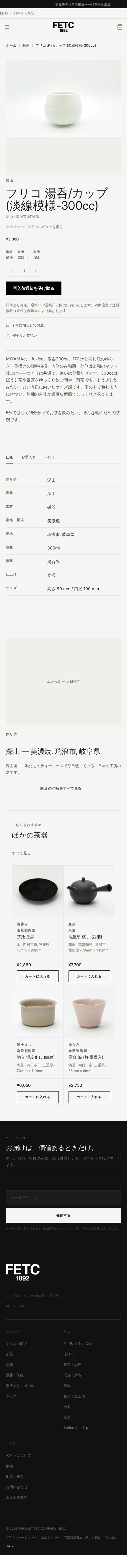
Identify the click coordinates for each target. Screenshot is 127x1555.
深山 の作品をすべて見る (61, 788)
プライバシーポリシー (21, 1537)
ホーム (11, 45)
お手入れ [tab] (29, 457)
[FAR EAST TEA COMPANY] (63, 27)
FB (22, 1306)
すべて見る (21, 853)
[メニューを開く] (7, 27)
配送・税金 (15, 1476)
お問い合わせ (16, 1487)
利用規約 (111, 1537)
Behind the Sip (76, 1427)
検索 (9, 1466)
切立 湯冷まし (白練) (36, 1057)
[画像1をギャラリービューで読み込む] (63, 117)
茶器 (26, 45)
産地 (67, 1385)
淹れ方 (69, 1354)
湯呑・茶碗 (15, 1375)
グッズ (11, 1396)
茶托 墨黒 (25, 936)
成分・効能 (73, 1375)
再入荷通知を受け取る (33, 288)
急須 (9, 1364)
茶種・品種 (73, 1364)
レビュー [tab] (51, 457)
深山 (10, 180)
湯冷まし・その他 (20, 1385)
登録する (63, 1215)
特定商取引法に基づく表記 (82, 1537)
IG (7, 1306)
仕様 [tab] (9, 457)
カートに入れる (37, 976)
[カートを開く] (120, 27)
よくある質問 (16, 1497)
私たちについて (18, 1455)
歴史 (67, 1406)
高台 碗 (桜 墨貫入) (86, 1057)
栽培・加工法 (74, 1396)
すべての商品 (16, 1343)
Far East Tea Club (78, 1343)
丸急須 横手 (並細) (85, 936)
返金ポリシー (50, 1537)
